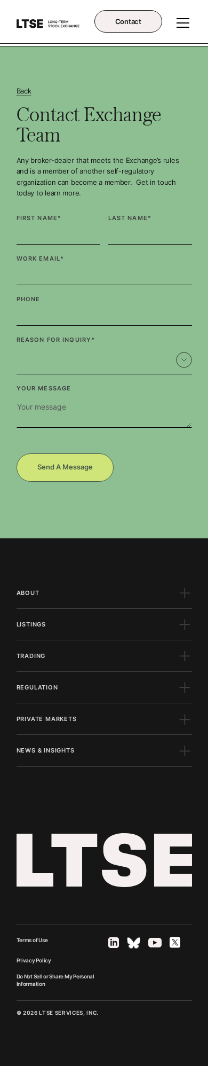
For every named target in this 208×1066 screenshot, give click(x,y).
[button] (180, 23)
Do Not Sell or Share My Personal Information (55, 980)
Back (24, 91)
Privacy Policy (34, 960)
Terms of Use (32, 940)
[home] (48, 23)
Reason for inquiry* (56, 339)
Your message (44, 388)
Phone (29, 299)
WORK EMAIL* (41, 258)
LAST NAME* (129, 218)
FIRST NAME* (39, 218)
